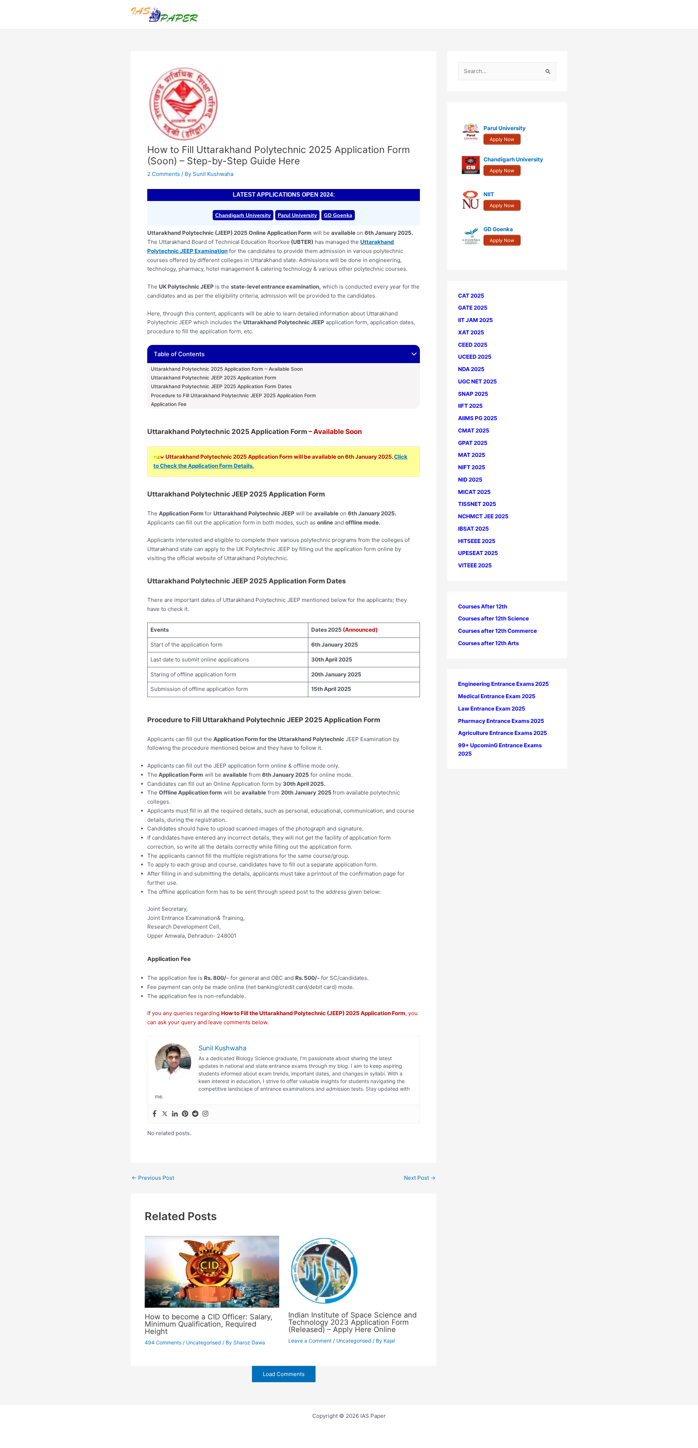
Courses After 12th (482, 606)
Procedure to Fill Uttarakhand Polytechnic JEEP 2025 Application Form (233, 395)
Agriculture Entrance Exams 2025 (502, 733)
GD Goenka (338, 215)
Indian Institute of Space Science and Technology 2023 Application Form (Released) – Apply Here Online (352, 1322)
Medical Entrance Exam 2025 (496, 696)
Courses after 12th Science (493, 618)
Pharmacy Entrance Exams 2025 (501, 720)
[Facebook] (154, 1114)
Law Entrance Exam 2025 (491, 708)
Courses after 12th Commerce (497, 631)
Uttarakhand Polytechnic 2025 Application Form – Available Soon (227, 369)
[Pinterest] (185, 1114)
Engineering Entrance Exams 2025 (503, 684)
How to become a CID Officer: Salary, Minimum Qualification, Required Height (209, 1324)
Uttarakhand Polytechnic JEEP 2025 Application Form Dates (221, 386)
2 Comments (163, 173)
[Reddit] (195, 1114)
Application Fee (168, 404)
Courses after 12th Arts (488, 643)
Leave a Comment (310, 1341)
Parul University (297, 215)
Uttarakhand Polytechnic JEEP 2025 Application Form (213, 378)
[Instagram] (205, 1114)
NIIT (489, 194)
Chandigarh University (243, 215)
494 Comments (163, 1342)
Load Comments (284, 1374)
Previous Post (153, 1177)
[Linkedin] (175, 1114)
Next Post (420, 1177)
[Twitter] (164, 1114)
